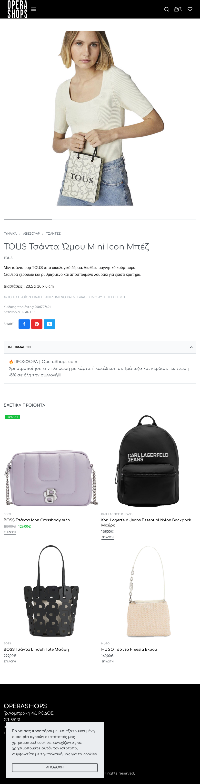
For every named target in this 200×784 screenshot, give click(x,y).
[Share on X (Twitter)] (49, 324)
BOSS (7, 514)
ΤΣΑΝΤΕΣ (53, 233)
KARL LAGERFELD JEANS (116, 514)
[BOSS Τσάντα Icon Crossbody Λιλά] (51, 461)
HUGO (105, 643)
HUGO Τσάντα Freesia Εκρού (129, 650)
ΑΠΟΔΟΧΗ (55, 767)
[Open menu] (33, 9)
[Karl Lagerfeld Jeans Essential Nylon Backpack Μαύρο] (148, 461)
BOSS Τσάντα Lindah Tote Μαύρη (36, 650)
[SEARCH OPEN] (166, 9)
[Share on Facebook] (24, 324)
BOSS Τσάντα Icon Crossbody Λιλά (37, 520)
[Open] (190, 9)
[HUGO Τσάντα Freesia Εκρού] (148, 590)
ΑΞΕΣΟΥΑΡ (31, 233)
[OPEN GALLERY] (100, 118)
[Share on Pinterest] (36, 324)
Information (19, 347)
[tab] (100, 347)
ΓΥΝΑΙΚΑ (10, 233)
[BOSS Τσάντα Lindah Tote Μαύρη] (51, 590)
